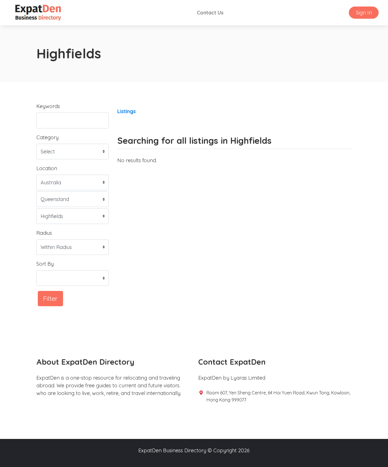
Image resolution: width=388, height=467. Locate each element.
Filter (50, 298)
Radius (44, 233)
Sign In (364, 12)
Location (46, 168)
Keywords (48, 106)
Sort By (45, 264)
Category (47, 137)
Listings (126, 111)
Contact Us (210, 12)
